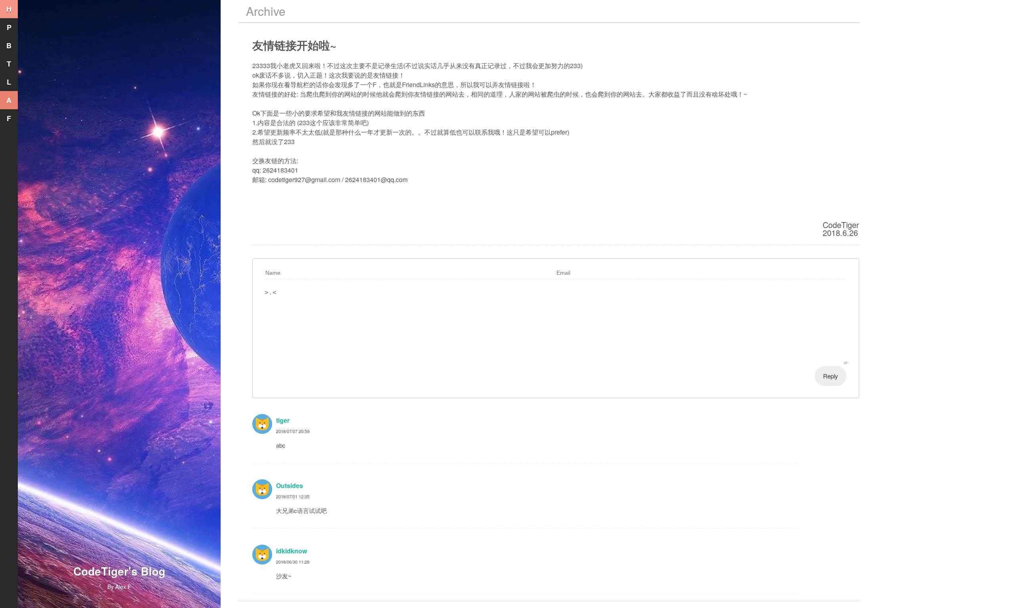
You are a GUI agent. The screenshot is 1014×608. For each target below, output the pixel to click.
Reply (830, 376)
